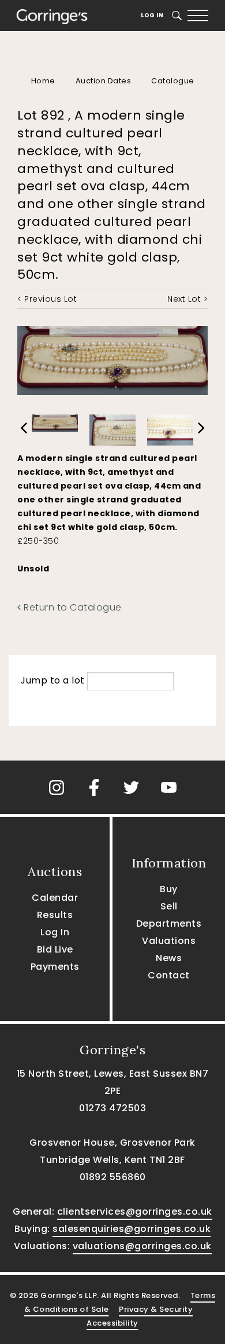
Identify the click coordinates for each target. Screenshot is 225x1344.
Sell (169, 906)
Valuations (169, 940)
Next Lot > (187, 299)
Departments (169, 923)
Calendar (55, 897)
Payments (55, 966)
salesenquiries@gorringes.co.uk (131, 1228)
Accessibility (112, 1323)
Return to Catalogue (71, 607)
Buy (169, 889)
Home (43, 80)
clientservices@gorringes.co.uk (134, 1211)
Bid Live (55, 949)
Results (55, 914)
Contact (169, 975)
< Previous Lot (47, 299)
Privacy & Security (156, 1309)
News (169, 958)
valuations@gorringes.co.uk (142, 1246)
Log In (152, 15)
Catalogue (172, 80)
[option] (55, 420)
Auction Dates (104, 80)
